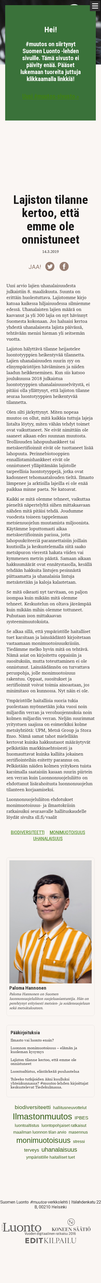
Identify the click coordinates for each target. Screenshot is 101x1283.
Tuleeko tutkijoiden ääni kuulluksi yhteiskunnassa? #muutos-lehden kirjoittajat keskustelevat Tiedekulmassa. (49, 1083)
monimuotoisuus (67, 832)
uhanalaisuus (48, 838)
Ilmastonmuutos (42, 1116)
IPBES (81, 1117)
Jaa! (34, 266)
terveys (31, 1150)
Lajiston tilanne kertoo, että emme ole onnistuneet (43, 1062)
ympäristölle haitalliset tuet (50, 1157)
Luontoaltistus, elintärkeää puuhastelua (45, 1071)
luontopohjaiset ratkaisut (63, 1125)
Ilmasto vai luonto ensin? (32, 1040)
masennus (78, 1132)
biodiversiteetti (28, 832)
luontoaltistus (27, 1125)
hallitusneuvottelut (69, 1107)
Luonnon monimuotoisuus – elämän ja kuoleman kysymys (44, 1050)
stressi (79, 1141)
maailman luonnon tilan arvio (39, 1132)
